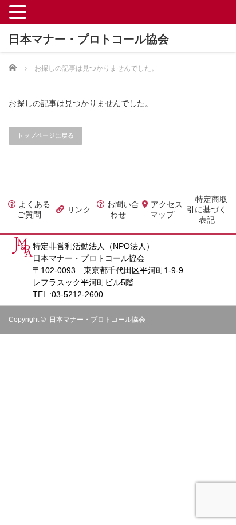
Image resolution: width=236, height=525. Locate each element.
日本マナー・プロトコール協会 (97, 320)
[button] (19, 12)
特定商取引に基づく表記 (207, 209)
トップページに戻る (45, 135)
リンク (78, 209)
